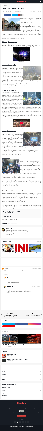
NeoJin (6, 268)
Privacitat (20, 429)
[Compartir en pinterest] (19, 15)
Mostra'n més (39, 241)
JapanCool (21, 371)
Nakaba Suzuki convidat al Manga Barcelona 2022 (7, 253)
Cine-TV (21, 369)
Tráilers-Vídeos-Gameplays (21, 372)
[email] (6, 236)
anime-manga (21, 374)
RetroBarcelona (21, 393)
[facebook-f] (17, 422)
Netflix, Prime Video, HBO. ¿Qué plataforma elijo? (13, 344)
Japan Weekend (21, 390)
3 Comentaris (18, 11)
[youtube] (10, 236)
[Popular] (4, 356)
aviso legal (27, 263)
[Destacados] (21, 339)
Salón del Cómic (21, 395)
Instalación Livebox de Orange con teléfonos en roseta (17, 359)
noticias (21, 377)
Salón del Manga (21, 396)
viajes (15, 223)
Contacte (27, 429)
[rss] (25, 422)
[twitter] (7, 236)
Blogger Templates (29, 426)
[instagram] (20, 422)
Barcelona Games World (21, 387)
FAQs (24, 429)
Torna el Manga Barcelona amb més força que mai (21, 253)
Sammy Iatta (9, 228)
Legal (17, 429)
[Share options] (23, 15)
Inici (2, 5)
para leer (21, 379)
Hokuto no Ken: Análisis (12, 354)
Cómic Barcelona (21, 389)
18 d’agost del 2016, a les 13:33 (36, 268)
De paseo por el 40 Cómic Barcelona (34, 253)
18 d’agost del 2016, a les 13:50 (36, 286)
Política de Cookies (21, 415)
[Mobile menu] (2, 1)
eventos (6, 5)
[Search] (40, 1)
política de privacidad (21, 263)
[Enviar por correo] (21, 15)
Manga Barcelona (21, 392)
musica (12, 223)
